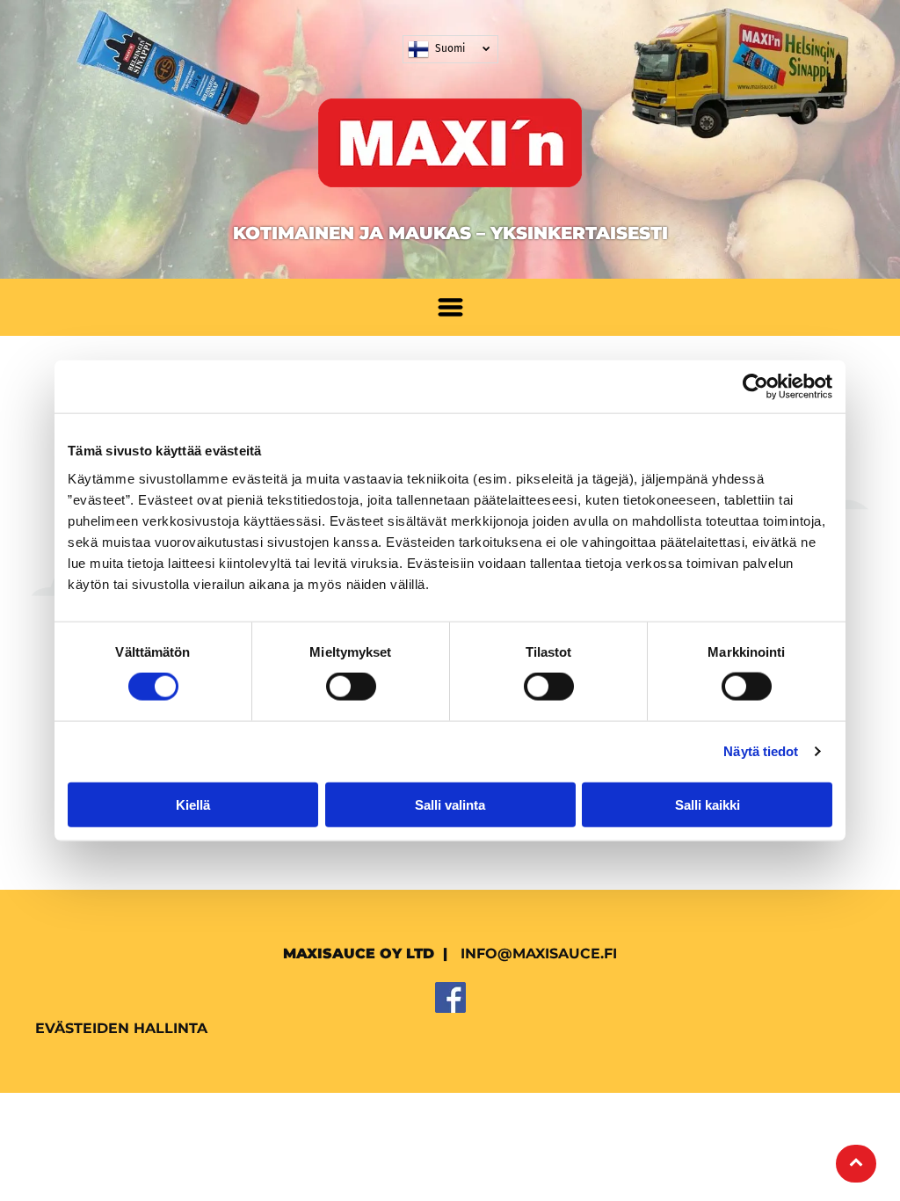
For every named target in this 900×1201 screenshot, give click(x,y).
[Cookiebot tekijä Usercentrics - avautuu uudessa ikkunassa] (755, 387)
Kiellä (193, 804)
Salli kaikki (707, 804)
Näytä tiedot (760, 751)
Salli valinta (450, 804)
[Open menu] (450, 307)
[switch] (351, 687)
